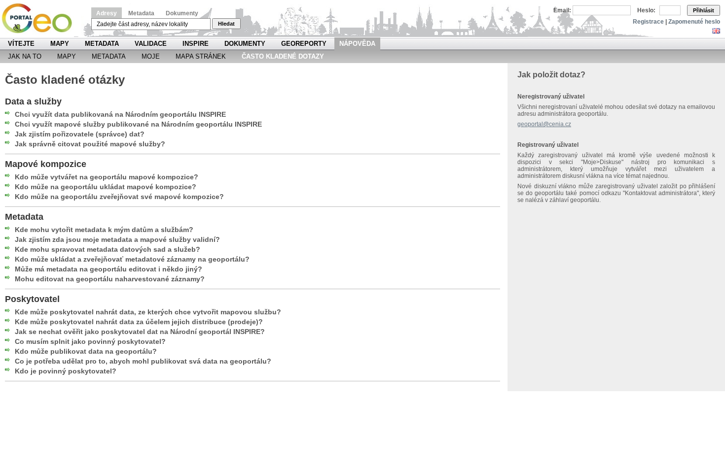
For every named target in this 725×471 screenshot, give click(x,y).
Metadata (141, 13)
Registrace (648, 21)
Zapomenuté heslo (694, 21)
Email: (562, 10)
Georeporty (303, 43)
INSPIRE (195, 43)
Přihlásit (703, 10)
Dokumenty (182, 13)
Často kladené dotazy (283, 56)
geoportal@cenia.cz (544, 124)
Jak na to (24, 56)
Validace (151, 43)
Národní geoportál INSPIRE (40, 18)
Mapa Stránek (201, 56)
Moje (151, 56)
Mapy (59, 43)
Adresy (106, 13)
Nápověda (357, 43)
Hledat (226, 24)
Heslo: (646, 10)
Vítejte (21, 43)
